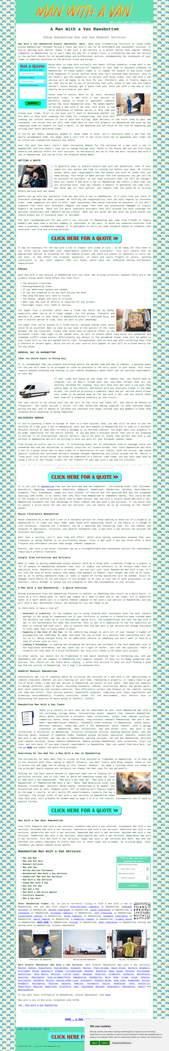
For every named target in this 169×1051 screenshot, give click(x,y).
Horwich (129, 971)
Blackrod (101, 971)
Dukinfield (45, 968)
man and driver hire (112, 729)
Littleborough (73, 971)
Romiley (78, 983)
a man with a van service (90, 98)
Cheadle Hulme (103, 980)
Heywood (87, 974)
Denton (32, 968)
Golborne (128, 974)
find (27, 826)
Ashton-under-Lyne (67, 980)
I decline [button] (104, 1043)
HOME (112, 22)
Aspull (142, 987)
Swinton (66, 983)
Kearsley (23, 977)
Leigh (134, 977)
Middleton (119, 983)
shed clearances (108, 922)
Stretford (65, 987)
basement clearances (115, 916)
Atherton (100, 974)
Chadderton (95, 977)
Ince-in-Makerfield (58, 977)
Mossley (38, 987)
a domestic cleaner (82, 919)
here (139, 842)
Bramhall (144, 968)
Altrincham (143, 971)
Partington (24, 980)
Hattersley (24, 974)
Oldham (59, 971)
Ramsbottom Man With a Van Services (49, 851)
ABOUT (126, 22)
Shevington (38, 977)
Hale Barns (41, 974)
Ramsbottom (47, 486)
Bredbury (23, 983)
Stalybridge (61, 968)
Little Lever (71, 974)
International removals (84, 907)
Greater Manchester (104, 965)
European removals (62, 913)
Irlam (125, 977)
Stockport (86, 980)
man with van (110, 166)
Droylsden (24, 971)
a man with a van (43, 427)
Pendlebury (113, 987)
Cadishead (87, 987)
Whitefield (143, 974)
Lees (76, 987)
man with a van (82, 47)
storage (73, 922)
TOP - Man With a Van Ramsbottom (37, 1005)
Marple (22, 968)
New (26, 1029)
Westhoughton (25, 990)
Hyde (115, 977)
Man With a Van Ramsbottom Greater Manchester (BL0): (52, 44)
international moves (91, 713)
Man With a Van (35, 1029)
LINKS (118, 22)
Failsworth (38, 983)
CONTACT (134, 22)
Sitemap (20, 1029)
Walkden (100, 987)
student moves (123, 919)
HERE (29, 747)
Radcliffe (51, 987)
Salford (132, 968)
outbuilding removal (30, 916)
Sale (131, 983)
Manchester (129, 987)
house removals (57, 741)
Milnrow (53, 983)
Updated (46, 1029)
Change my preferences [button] (121, 1043)
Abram (35, 971)
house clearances (73, 719)
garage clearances (59, 910)
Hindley (88, 971)
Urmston (145, 977)
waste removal (120, 726)
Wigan (119, 971)
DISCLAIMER (145, 22)
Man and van (143, 839)
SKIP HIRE (43, 922)
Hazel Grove (118, 968)
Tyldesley (114, 974)
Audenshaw (133, 980)
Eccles (146, 980)
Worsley (55, 974)
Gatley (106, 983)
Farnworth (93, 983)
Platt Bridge (101, 968)
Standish (75, 968)
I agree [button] (94, 1043)
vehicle (82, 388)
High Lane (119, 980)
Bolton (50, 980)
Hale (107, 977)
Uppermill (47, 971)
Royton (87, 968)
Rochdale (38, 980)
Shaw (111, 971)
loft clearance (103, 913)
